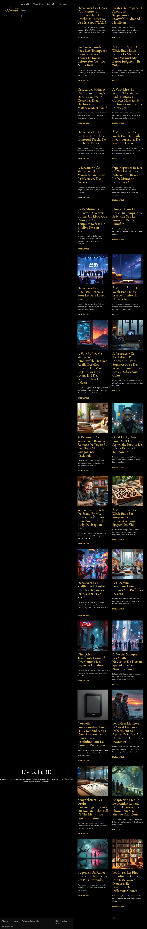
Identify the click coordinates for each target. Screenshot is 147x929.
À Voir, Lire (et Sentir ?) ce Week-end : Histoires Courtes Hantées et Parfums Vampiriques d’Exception (127, 98)
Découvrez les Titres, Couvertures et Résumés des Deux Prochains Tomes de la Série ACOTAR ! (93, 15)
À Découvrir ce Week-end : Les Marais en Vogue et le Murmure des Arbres (91, 175)
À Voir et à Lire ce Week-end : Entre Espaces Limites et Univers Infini (126, 293)
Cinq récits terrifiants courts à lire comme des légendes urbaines (92, 659)
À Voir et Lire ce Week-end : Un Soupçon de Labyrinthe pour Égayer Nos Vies (124, 517)
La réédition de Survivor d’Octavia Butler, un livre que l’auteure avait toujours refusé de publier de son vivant (92, 220)
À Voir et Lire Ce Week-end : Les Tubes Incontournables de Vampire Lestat (127, 137)
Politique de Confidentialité (30, 921)
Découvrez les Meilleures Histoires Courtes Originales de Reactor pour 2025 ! (92, 590)
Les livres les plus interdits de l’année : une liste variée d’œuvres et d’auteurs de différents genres (127, 881)
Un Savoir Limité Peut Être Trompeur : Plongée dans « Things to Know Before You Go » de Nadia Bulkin (92, 56)
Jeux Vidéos (51, 4)
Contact (15, 921)
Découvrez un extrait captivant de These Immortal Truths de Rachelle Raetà (93, 137)
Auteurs (23, 10)
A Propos (5, 921)
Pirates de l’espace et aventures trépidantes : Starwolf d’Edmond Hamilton (127, 15)
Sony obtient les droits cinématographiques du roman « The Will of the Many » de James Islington (93, 809)
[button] (21, 16)
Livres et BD (25, 4)
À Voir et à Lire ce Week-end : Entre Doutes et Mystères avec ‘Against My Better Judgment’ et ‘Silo (126, 56)
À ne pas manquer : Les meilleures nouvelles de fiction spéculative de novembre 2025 (127, 661)
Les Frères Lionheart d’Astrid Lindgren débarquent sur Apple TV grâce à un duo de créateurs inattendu (127, 732)
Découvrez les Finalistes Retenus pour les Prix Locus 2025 (91, 293)
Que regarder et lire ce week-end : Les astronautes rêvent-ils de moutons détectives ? (127, 175)
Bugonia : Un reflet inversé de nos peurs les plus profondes (92, 876)
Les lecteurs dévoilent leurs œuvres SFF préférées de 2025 (127, 588)
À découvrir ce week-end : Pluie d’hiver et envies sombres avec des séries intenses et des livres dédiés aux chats (127, 364)
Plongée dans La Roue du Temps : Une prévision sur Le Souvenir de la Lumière (127, 216)
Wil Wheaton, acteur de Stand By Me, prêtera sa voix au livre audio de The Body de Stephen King (93, 519)
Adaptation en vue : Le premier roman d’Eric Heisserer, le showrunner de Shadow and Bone (126, 807)
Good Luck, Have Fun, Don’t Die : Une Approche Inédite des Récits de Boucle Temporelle (127, 444)
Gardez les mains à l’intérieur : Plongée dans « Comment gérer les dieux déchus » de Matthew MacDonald (92, 98)
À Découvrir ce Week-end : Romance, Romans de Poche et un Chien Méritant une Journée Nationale (93, 446)
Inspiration (63, 4)
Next (115, 918)
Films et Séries (38, 4)
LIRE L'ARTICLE (83, 38)
